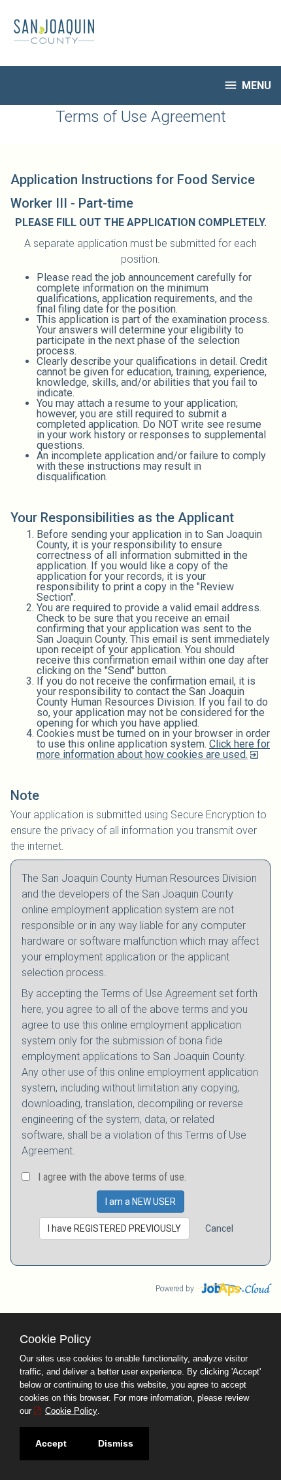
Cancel (219, 1228)
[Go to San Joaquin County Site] (49, 31)
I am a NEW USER (140, 1201)
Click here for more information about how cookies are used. (153, 749)
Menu (247, 85)
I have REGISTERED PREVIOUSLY (114, 1228)
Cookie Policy (71, 1411)
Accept (51, 1443)
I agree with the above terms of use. (112, 1177)
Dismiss (115, 1443)
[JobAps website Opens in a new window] (235, 1287)
